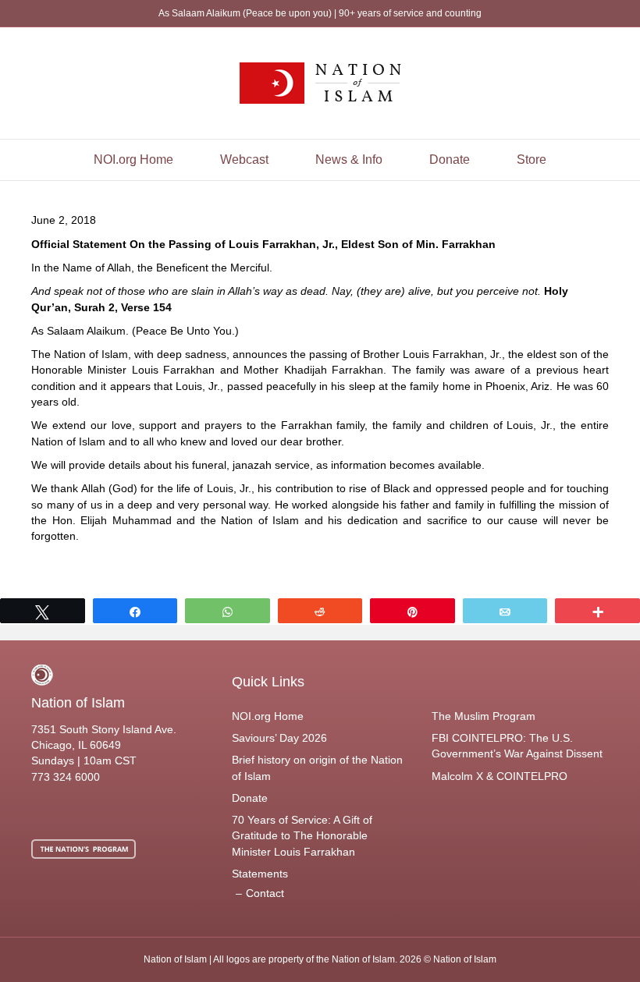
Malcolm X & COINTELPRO (499, 776)
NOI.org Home (133, 159)
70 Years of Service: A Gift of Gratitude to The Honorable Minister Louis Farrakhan (302, 836)
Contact (265, 893)
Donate (449, 159)
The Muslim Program (483, 716)
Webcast (244, 159)
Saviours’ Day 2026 (279, 738)
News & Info (348, 159)
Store (531, 159)
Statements (260, 873)
